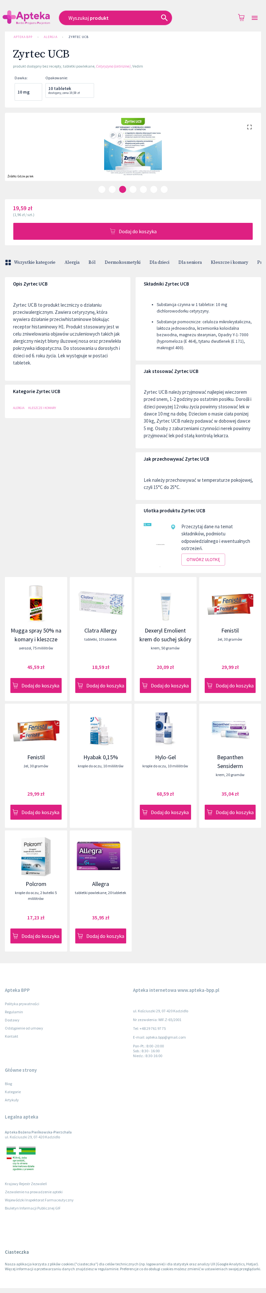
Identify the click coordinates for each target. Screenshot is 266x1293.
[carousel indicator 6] (154, 189)
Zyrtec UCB (78, 37)
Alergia (50, 37)
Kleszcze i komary (229, 262)
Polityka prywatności (22, 1003)
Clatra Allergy (100, 630)
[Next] (251, 153)
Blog (8, 1083)
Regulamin (14, 1011)
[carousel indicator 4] (133, 189)
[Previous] (14, 153)
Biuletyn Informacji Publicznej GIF (33, 1208)
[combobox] (123, 17)
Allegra (100, 884)
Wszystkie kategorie (34, 262)
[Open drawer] (254, 18)
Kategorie (13, 1091)
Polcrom (36, 884)
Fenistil (230, 630)
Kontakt (11, 1036)
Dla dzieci (159, 262)
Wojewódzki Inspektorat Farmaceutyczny (39, 1199)
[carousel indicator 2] (112, 189)
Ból (92, 262)
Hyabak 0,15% (100, 757)
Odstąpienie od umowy (24, 1028)
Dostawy (12, 1020)
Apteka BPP (23, 37)
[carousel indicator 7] (164, 189)
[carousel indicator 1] (102, 189)
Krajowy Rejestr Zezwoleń (26, 1183)
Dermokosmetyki (122, 262)
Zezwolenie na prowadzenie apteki (34, 1191)
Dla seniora (190, 262)
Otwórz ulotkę (203, 559)
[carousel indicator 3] (122, 189)
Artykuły (12, 1099)
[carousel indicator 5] (143, 189)
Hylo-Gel (165, 757)
